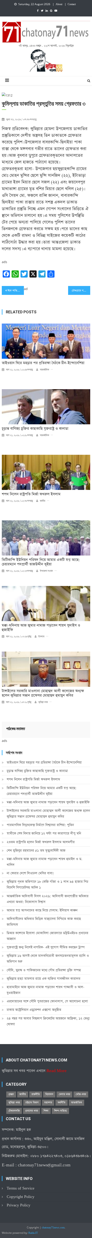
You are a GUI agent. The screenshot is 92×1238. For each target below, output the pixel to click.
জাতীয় (42, 501)
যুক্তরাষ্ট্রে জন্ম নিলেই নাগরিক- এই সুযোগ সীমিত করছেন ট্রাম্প (46, 947)
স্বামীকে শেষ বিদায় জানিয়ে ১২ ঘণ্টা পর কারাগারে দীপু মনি (44, 833)
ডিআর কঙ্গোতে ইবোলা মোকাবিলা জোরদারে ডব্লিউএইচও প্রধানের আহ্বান (47, 936)
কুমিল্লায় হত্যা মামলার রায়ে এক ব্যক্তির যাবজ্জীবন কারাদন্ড (43, 978)
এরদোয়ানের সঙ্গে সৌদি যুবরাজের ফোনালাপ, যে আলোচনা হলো (47, 1001)
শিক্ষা (46, 1111)
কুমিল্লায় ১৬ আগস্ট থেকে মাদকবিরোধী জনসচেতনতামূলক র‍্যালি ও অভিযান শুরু (48, 958)
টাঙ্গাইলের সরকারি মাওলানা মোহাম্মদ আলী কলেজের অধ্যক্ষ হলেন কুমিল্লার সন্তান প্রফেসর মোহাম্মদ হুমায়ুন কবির (43, 693)
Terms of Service (20, 1188)
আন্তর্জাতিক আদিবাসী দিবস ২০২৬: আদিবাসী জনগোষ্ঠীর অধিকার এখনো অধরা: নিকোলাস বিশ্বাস (47, 899)
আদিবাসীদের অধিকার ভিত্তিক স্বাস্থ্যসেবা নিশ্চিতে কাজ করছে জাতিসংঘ (44, 921)
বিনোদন (49, 1094)
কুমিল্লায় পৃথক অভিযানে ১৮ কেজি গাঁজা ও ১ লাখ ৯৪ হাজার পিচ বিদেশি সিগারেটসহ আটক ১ (47, 884)
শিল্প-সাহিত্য (60, 1111)
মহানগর (48, 1102)
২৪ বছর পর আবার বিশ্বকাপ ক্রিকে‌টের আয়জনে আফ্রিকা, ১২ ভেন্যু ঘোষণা (48, 1021)
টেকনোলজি (14, 1111)
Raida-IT (33, 1233)
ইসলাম (41, 636)
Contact (72, 4)
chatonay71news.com (53, 1227)
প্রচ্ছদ (11, 1094)
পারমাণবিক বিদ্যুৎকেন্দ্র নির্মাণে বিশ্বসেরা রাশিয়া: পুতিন (40, 825)
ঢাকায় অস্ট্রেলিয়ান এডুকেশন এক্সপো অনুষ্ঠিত (34, 1009)
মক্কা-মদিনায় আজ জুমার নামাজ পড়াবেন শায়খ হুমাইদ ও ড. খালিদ (44, 862)
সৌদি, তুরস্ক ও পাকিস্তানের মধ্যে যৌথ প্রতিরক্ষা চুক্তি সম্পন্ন (44, 970)
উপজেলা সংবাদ (46, 571)
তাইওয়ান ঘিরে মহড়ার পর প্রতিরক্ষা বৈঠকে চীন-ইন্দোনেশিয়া (43, 363)
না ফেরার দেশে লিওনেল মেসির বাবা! (30, 873)
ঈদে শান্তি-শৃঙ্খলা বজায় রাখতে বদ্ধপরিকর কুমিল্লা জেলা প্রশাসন (16, 290)
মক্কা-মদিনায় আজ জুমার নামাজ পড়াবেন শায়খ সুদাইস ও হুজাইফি (41, 627)
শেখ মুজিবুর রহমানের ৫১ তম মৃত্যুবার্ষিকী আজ (36, 850)
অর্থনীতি (61, 1102)
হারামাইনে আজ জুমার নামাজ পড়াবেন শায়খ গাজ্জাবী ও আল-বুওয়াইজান (45, 990)
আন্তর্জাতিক (44, 369)
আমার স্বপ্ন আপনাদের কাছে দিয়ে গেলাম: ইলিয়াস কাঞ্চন (42, 910)
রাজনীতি (35, 1094)
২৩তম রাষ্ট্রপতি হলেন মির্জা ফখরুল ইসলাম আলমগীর (41, 842)
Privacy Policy (18, 1205)
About (59, 4)
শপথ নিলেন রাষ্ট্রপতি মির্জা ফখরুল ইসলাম (31, 494)
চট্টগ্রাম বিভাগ (32, 1102)
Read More (56, 1070)
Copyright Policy (20, 1196)
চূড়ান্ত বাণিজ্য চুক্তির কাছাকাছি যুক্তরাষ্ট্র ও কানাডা (35, 429)
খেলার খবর (64, 1094)
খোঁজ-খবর (81, 1094)
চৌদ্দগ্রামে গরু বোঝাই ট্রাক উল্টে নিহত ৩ (81, 290)
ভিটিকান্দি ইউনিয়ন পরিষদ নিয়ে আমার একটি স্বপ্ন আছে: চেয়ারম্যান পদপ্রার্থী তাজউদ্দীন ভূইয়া (41, 562)
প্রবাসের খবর (31, 1111)
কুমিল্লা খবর (43, 702)
